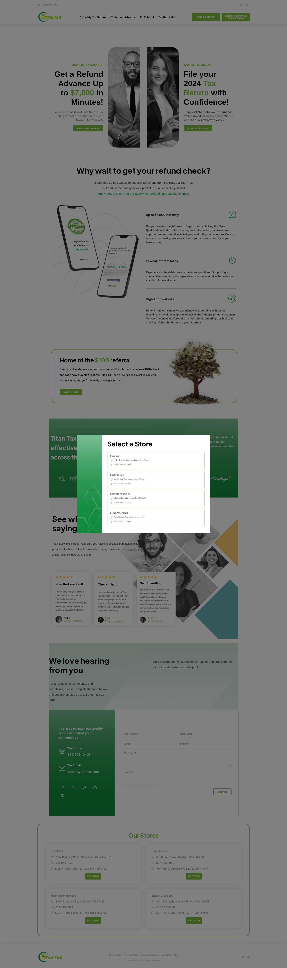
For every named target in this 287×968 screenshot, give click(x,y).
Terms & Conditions (150, 955)
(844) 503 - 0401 (78, 754)
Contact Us (132, 549)
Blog (176, 955)
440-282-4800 (165, 907)
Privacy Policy (131, 955)
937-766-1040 (165, 862)
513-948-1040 (64, 862)
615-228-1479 (64, 907)
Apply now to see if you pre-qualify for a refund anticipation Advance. (143, 193)
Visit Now (93, 876)
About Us (166, 955)
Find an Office (115, 955)
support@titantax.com (83, 772)
